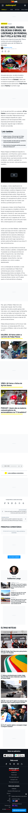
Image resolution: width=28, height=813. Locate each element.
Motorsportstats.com (14, 782)
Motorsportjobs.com (14, 777)
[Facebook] (4, 503)
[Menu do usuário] (25, 5)
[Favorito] (5, 51)
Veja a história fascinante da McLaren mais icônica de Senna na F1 (14, 145)
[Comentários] (9, 51)
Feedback (14, 788)
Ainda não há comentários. (14, 531)
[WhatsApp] (11, 503)
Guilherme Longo (8, 47)
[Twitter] (8, 503)
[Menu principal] (2, 5)
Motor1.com (14, 774)
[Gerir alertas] (23, 503)
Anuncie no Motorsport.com (14, 791)
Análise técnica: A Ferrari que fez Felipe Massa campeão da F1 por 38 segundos (13, 136)
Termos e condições (9, 805)
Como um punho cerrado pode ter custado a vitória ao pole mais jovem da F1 (14, 141)
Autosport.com (14, 779)
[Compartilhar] (2, 51)
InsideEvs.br (14, 772)
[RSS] (21, 763)
